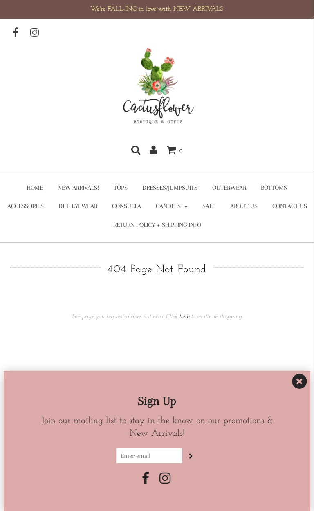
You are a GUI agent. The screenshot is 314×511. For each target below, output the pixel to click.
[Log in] (153, 150)
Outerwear (229, 187)
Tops (121, 187)
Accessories (25, 206)
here (184, 317)
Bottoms (274, 187)
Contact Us (289, 206)
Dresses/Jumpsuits (169, 187)
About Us (244, 206)
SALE (208, 206)
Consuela (126, 206)
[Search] (135, 150)
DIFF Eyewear (77, 206)
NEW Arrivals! (78, 187)
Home (35, 187)
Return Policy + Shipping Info (157, 225)
